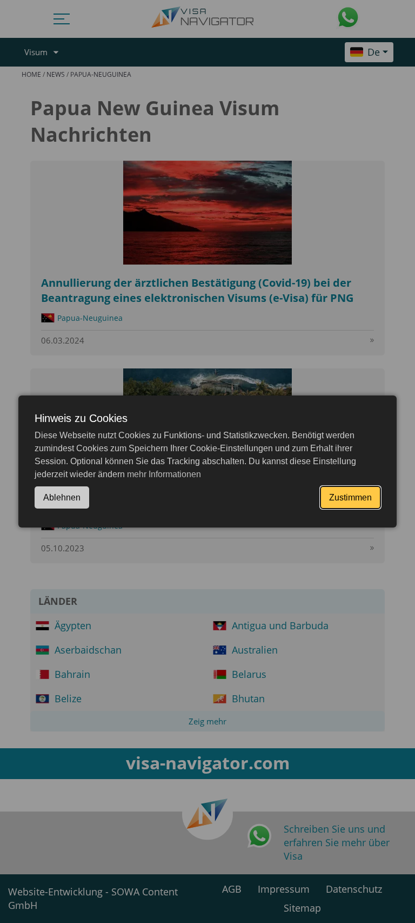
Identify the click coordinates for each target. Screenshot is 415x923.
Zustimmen (350, 497)
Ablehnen (62, 497)
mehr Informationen (164, 474)
